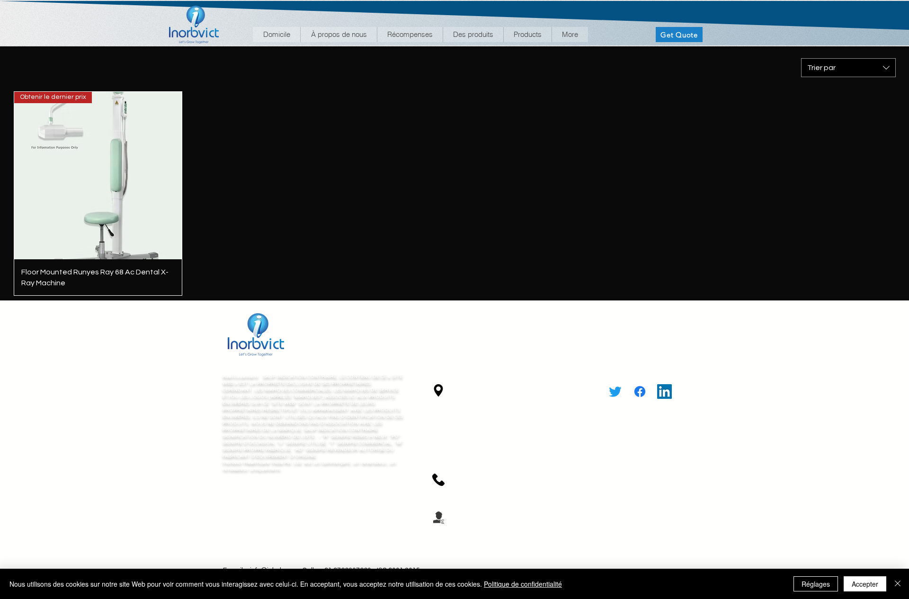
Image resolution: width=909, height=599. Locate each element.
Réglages (816, 584)
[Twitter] (615, 391)
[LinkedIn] (664, 391)
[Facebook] (640, 391)
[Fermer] (897, 583)
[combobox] (848, 67)
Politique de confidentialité (523, 584)
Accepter (865, 584)
